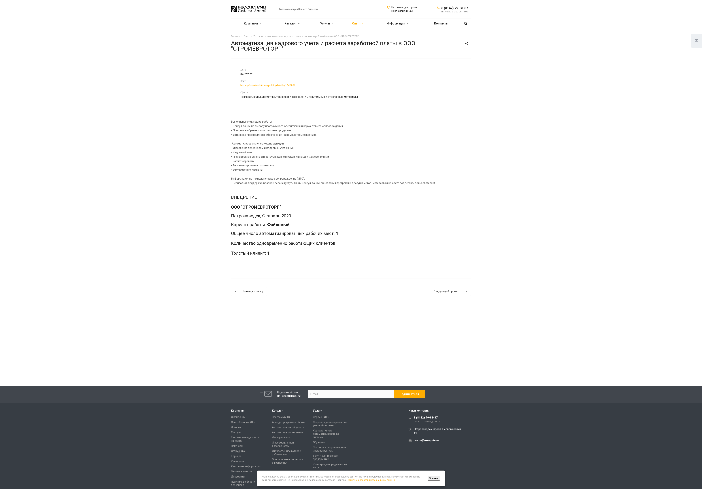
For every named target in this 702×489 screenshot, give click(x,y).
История (236, 427)
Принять (434, 478)
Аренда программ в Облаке (288, 422)
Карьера (236, 456)
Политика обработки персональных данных (371, 480)
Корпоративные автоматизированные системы (326, 434)
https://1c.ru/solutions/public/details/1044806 (267, 85)
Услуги (325, 23)
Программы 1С (281, 417)
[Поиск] (465, 23)
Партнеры (237, 445)
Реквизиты (237, 461)
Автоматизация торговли (287, 432)
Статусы (236, 432)
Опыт (356, 23)
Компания (251, 23)
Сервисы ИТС (321, 417)
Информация (396, 23)
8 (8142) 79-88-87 (454, 8)
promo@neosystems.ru (428, 440)
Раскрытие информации (246, 466)
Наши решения (281, 437)
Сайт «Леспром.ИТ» (243, 422)
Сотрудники (238, 451)
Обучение (319, 442)
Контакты (441, 23)
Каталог (290, 23)
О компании (238, 417)
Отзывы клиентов (241, 471)
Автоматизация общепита (288, 427)
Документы (238, 476)
